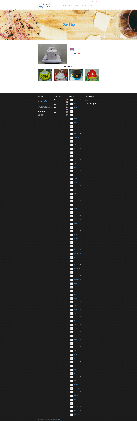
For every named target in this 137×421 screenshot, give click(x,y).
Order (72, 48)
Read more (45, 101)
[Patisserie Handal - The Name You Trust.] (46, 5)
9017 (61, 81)
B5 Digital (59, 419)
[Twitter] (76, 53)
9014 (92, 81)
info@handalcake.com (43, 106)
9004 (45, 81)
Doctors (75, 51)
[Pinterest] (77, 53)
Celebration (79, 51)
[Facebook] (75, 53)
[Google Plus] (79, 53)
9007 (76, 81)
